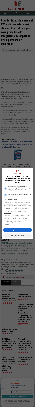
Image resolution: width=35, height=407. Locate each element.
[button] (17, 199)
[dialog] (17, 203)
